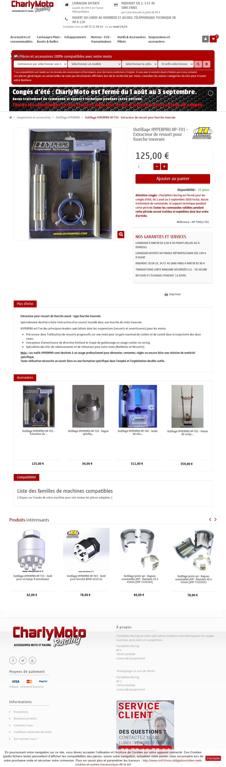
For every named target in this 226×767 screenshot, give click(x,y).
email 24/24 (120, 26)
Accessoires (25, 378)
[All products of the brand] (202, 132)
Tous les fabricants (17, 56)
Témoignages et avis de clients (135, 671)
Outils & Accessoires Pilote (131, 39)
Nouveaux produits (25, 718)
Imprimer (175, 294)
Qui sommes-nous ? (26, 738)
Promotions (21, 711)
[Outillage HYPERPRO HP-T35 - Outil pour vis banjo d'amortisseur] (32, 549)
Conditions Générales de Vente (33, 732)
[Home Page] (10, 117)
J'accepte (213, 758)
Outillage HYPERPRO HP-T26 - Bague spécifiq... (88, 433)
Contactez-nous (23, 725)
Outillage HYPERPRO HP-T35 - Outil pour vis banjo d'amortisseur (32, 577)
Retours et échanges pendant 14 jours (161, 275)
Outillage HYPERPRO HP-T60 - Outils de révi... (138, 433)
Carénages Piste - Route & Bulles (49, 39)
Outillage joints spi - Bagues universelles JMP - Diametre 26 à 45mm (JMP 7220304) (140, 579)
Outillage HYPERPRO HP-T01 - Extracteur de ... (38, 433)
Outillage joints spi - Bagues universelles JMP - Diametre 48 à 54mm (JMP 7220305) (193, 579)
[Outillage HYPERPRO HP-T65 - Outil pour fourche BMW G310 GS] (86, 549)
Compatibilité (26, 477)
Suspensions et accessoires (159, 39)
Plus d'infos (25, 304)
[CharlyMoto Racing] (32, 6)
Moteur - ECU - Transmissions (101, 39)
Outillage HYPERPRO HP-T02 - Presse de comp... (187, 433)
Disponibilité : (186, 190)
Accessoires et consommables (21, 39)
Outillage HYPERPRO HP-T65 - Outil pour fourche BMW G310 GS (86, 577)
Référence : (184, 222)
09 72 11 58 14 (94, 26)
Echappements (75, 37)
